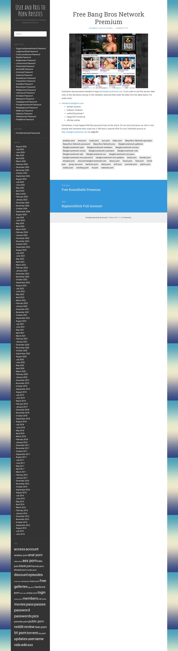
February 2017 (22, 475)
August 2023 (21, 250)
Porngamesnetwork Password (28, 105)
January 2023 (21, 271)
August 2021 (21, 321)
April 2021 (20, 333)
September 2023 (23, 247)
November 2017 (22, 448)
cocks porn (32, 570)
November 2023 (22, 241)
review (29, 627)
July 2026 (20, 149)
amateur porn (21, 555)
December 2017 (22, 445)
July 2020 (20, 360)
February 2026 (22, 164)
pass (30, 604)
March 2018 (21, 436)
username (36, 639)
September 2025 (23, 176)
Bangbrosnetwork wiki (73, 154)
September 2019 (23, 389)
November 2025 (22, 170)
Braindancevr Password (26, 78)
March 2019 (21, 401)
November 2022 (22, 277)
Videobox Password (24, 114)
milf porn (42, 599)
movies (20, 604)
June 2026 (20, 152)
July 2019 (20, 395)
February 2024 (22, 232)
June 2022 (20, 291)
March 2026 (21, 161)
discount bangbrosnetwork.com (92, 161)
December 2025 (22, 167)
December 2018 (22, 410)
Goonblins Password (24, 84)
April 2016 (20, 504)
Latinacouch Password (25, 93)
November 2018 (22, 413)
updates (20, 639)
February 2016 (22, 510)
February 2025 (22, 197)
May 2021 (20, 330)
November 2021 (22, 312)
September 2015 (23, 525)
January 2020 (21, 377)
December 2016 (22, 481)
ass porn (29, 560)
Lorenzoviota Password (25, 63)
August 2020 (21, 357)
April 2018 (20, 433)
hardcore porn (92, 164)
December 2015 (22, 516)
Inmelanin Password (24, 96)
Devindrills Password (24, 69)
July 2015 (20, 531)
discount (21, 575)
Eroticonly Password (24, 72)
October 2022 (21, 280)
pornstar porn (21, 621)
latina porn (23, 593)
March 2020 (21, 371)
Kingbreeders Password (26, 60)
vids (17, 645)
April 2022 (20, 297)
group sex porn (75, 164)
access (19, 549)
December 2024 (22, 203)
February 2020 (22, 374)
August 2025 (21, 179)
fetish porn (34, 581)
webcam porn (107, 167)
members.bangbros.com (73, 103)
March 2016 (21, 507)
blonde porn (38, 566)
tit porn (20, 633)
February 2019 (22, 404)
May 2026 (20, 155)
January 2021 (21, 342)
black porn (25, 566)
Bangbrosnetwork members (99, 147)
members (30, 598)
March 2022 (21, 300)
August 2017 (21, 457)
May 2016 (20, 502)
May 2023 (20, 259)
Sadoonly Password (24, 75)
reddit (19, 627)
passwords (23, 616)
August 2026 (21, 147)
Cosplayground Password (26, 102)
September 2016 (23, 490)
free (43, 581)
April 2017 (20, 469)
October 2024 (21, 209)
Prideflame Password (25, 119)
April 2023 (20, 262)
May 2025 (20, 188)
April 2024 (20, 226)
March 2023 (21, 265)
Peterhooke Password (25, 66)
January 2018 (21, 442)
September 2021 (23, 318)
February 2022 (22, 303)
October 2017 (21, 451)
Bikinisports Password (25, 99)
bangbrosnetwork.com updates (110, 157)
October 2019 (21, 386)
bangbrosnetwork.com (112, 91)
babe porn (117, 140)
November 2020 (22, 348)
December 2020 (22, 345)
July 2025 (20, 182)
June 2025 (20, 185)
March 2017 (21, 472)
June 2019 (20, 398)
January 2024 (21, 235)
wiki (24, 645)
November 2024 (22, 206)
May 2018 (20, 431)
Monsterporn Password (25, 87)
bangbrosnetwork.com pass (121, 154)
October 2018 (21, 416)
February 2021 (22, 339)
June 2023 (20, 256)
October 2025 (21, 173)
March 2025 (21, 194)
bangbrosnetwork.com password (78, 157)
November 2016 (22, 484)
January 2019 (21, 407)
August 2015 (21, 528)
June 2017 (20, 463)
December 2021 (22, 309)
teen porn (41, 627)
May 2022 (20, 294)
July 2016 (20, 496)
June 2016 (20, 499)
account (32, 549)
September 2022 (23, 283)
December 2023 (22, 238)
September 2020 (23, 354)
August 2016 (21, 493)
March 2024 (21, 229)
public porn (36, 621)
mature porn (18, 599)
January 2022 (21, 306)
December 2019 (22, 380)
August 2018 (21, 422)
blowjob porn (20, 570)
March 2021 (21, 336)
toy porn (42, 633)
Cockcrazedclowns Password (28, 54)
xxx (30, 645)
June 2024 (20, 220)
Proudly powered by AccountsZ (97, 217)
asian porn (18, 561)
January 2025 (21, 200)
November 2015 (22, 519)
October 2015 (21, 522)
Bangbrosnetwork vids (127, 151)
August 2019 (21, 392)
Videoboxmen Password (26, 116)
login (41, 592)
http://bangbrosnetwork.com (74, 132)
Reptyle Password (23, 57)
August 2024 (21, 215)
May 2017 (20, 466)
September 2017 (23, 454)
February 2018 (22, 439)
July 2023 (20, 253)
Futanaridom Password (25, 81)
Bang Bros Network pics (104, 144)
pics (35, 616)
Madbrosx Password (24, 111)
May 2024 (20, 223)
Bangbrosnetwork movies (127, 147)
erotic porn (17, 581)
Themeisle (127, 217)
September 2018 (23, 419)
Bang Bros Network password (76, 144)
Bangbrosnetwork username (101, 151)
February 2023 (22, 268)
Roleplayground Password (27, 108)
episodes (35, 575)
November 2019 (22, 383)
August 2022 (21, 286)
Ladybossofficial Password (27, 51)
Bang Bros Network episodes (138, 140)
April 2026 (20, 158)
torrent (32, 633)
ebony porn (114, 161)
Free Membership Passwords (28, 133)
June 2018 (20, 428)
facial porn (26, 581)
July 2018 (20, 425)
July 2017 (20, 460)
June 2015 (20, 534)
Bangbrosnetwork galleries (130, 144)
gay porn (31, 587)
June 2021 (20, 327)
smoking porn (82, 167)
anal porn (35, 555)
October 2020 (21, 351)
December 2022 (22, 274)
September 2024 (23, 212)
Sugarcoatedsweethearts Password (31, 48)
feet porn (139, 161)
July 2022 (20, 289)
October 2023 (21, 244)
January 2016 (21, 513)
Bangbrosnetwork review (74, 151)
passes (40, 604)
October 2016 (21, 487)
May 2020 (20, 365)
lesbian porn (32, 593)
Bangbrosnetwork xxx (96, 154)
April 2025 (20, 191)
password (22, 610)
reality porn (68, 167)
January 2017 (21, 478)
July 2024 (20, 218)
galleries (21, 586)
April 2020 (20, 368)
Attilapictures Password (26, 90)
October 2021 (21, 315)
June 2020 (20, 362)
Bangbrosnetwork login (73, 147)
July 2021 (20, 324)
